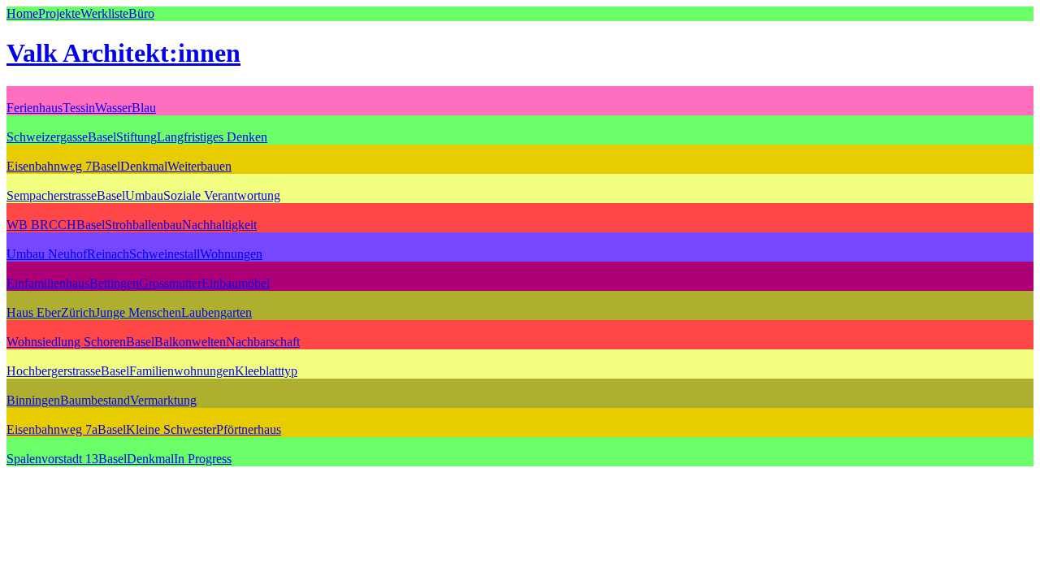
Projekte (59, 13)
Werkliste (104, 13)
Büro (141, 13)
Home (22, 13)
